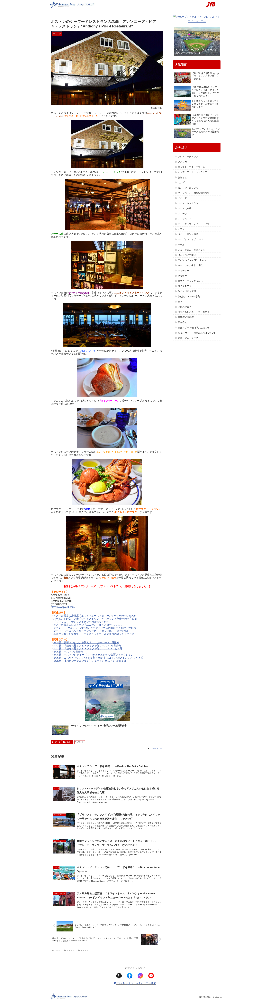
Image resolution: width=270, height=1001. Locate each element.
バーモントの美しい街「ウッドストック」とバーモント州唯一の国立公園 (95, 618)
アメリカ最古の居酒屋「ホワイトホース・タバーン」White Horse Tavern (94, 615)
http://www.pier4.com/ (63, 607)
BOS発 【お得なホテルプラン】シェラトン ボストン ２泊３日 (89, 660)
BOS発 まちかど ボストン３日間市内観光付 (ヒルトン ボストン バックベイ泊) (98, 657)
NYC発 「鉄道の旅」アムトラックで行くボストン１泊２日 (87, 648)
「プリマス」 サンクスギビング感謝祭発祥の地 (82, 621)
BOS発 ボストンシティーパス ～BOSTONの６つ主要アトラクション (93, 654)
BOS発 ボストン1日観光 (68, 651)
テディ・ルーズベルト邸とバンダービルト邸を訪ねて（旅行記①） (91, 630)
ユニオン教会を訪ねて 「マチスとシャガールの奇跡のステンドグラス (93, 634)
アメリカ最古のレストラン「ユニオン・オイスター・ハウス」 (88, 624)
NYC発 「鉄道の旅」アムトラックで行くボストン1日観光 (87, 645)
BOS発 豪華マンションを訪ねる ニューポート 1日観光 (86, 642)
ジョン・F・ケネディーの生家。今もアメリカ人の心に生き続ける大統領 (94, 627)
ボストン (57, 742)
